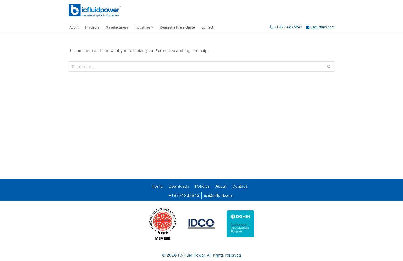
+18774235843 (184, 195)
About (74, 27)
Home (157, 186)
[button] (152, 27)
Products (92, 27)
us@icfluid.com (218, 195)
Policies (202, 186)
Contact (207, 27)
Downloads (179, 186)
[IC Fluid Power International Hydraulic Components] (95, 10)
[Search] (329, 66)
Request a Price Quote (177, 27)
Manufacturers (117, 27)
